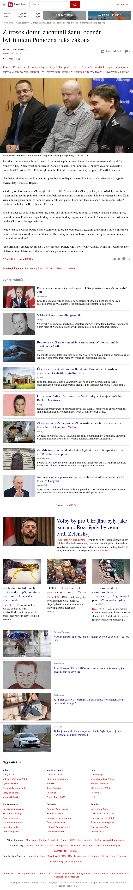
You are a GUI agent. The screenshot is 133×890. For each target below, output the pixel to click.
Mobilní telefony (37, 856)
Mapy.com (31, 840)
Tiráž (50, 873)
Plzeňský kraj (43, 458)
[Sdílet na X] (128, 258)
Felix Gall (51, 792)
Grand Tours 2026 (56, 797)
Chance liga (97, 774)
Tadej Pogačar (54, 788)
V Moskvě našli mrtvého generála (59, 315)
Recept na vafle (11, 827)
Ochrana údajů (100, 873)
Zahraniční (42, 485)
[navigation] (3, 4)
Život (40, 268)
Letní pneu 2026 (99, 809)
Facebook (9, 873)
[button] (66, 115)
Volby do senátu (11, 792)
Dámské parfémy (77, 856)
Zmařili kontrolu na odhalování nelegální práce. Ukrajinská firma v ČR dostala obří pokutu (80, 452)
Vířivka (73, 850)
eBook (108, 51)
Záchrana (30, 268)
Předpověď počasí (48, 840)
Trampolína (62, 845)
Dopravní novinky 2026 (103, 818)
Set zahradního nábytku (108, 845)
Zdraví (40, 351)
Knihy (39, 404)
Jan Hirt (51, 783)
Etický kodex (83, 873)
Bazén (29, 845)
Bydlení (40, 378)
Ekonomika (42, 297)
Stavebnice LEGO (56, 856)
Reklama (30, 873)
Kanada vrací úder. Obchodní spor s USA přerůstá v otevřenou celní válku (82, 290)
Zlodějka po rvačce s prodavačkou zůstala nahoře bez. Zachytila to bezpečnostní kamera (80, 425)
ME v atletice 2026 (100, 788)
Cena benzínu (85, 840)
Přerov (60, 268)
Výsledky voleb (10, 783)
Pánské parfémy (74, 861)
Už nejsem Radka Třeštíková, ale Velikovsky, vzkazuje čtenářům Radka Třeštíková (79, 398)
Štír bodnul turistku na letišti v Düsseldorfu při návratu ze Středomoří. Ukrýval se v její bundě (22, 594)
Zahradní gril (60, 850)
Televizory (122, 856)
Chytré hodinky (55, 861)
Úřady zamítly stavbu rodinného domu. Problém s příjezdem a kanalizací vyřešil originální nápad (77, 371)
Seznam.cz (122, 4)
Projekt (50, 268)
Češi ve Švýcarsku (56, 822)
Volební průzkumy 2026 (15, 779)
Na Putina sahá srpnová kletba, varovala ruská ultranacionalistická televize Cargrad (80, 479)
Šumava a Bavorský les (59, 818)
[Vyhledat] (75, 4)
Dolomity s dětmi (55, 831)
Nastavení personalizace (66, 876)
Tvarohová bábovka (13, 822)
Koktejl (40, 431)
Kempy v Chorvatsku (57, 809)
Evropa (40, 320)
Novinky (6, 49)
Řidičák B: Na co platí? (102, 822)
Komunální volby (11, 797)
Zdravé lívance (10, 818)
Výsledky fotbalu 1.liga (102, 779)
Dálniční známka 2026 (102, 813)
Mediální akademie (65, 873)
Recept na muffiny (12, 813)
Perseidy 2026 (67, 840)
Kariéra (41, 873)
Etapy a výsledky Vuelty (59, 779)
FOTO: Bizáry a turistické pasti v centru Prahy (64, 590)
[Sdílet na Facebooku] (124, 258)
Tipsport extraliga (100, 783)
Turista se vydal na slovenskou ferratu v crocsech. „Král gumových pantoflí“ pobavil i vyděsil (111, 594)
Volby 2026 (8, 774)
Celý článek (102, 550)
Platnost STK (97, 831)
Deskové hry (108, 856)
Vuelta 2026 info (55, 774)
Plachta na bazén (44, 845)
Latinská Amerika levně (58, 827)
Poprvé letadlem (55, 813)
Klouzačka (88, 845)
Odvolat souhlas (118, 873)
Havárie (71, 268)
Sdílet (119, 51)
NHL (93, 797)
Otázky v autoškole (100, 827)
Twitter (19, 873)
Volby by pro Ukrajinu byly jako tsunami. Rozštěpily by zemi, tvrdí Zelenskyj (91, 527)
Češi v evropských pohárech (109, 840)
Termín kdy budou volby (15, 788)
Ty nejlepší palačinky (13, 809)
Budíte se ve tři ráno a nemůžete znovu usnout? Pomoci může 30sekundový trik (77, 344)
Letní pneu (93, 856)
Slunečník (75, 845)
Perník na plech (11, 831)
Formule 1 (96, 792)
